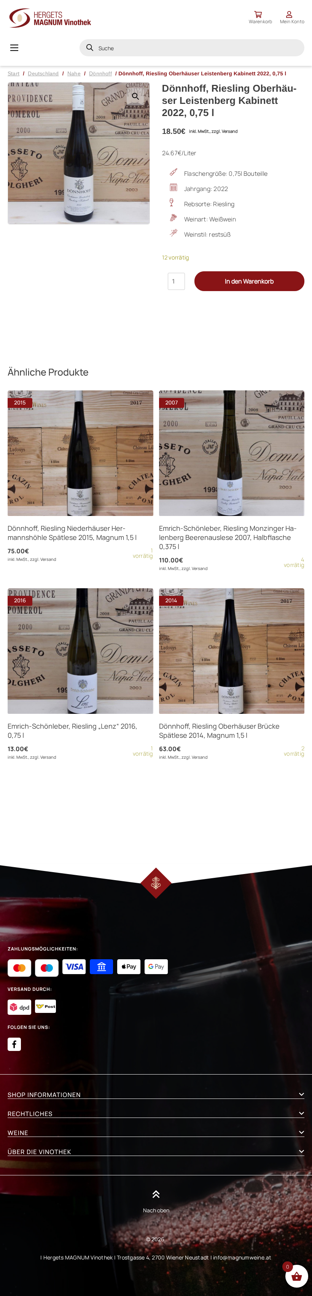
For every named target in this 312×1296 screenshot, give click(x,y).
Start (13, 73)
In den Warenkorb (249, 281)
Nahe (74, 73)
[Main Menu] (14, 47)
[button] (135, 96)
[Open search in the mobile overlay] (192, 47)
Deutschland (43, 73)
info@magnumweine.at (242, 1257)
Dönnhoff (100, 73)
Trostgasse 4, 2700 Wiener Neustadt (163, 1257)
